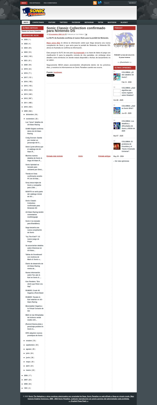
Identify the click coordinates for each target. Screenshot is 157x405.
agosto (29, 349)
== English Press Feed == (78, 401)
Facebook (76, 22)
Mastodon (112, 22)
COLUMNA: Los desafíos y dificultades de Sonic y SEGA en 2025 (128, 126)
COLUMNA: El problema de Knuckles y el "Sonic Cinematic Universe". (128, 146)
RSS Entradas (35, 3)
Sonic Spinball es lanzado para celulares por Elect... (34, 167)
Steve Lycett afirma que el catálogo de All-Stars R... (34, 149)
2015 (26, 86)
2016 (26, 81)
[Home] (32, 16)
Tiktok (100, 22)
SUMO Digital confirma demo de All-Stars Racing (34, 131)
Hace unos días (53, 43)
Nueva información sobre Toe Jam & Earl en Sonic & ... (33, 275)
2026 (26, 39)
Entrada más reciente (55, 156)
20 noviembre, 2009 (55, 34)
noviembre (30, 119)
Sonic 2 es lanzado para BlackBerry (33, 222)
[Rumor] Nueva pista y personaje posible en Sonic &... (34, 326)
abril (28, 366)
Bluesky (124, 22)
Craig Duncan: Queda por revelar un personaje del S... (34, 140)
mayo (28, 361)
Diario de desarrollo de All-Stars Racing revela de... (34, 266)
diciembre (30, 114)
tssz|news (58, 72)
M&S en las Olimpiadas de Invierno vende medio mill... (34, 317)
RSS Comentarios (50, 3)
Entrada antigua (104, 156)
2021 (26, 60)
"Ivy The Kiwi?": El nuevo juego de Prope (33, 239)
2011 (26, 102)
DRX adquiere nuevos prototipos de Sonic (34, 334)
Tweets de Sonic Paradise (31, 31)
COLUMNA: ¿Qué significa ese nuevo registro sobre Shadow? (128, 91)
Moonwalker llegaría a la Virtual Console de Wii (34, 308)
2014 (26, 90)
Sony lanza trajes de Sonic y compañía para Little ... (33, 185)
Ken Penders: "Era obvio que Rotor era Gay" (34, 283)
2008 (26, 375)
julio (28, 353)
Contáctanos (38, 22)
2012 (26, 98)
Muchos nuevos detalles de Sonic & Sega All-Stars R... (34, 158)
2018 (26, 73)
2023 (26, 52)
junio (28, 357)
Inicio (24, 3)
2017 (26, 77)
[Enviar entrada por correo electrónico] (85, 34)
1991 (26, 388)
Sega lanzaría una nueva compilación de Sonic (34, 230)
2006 (26, 384)
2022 (26, 56)
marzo (28, 370)
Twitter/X (63, 22)
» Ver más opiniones (121, 161)
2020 (26, 65)
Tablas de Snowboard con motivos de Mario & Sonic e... (34, 257)
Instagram (89, 22)
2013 (26, 94)
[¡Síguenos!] (100, 4)
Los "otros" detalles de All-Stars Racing (34, 123)
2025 (26, 43)
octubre (29, 340)
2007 (26, 380)
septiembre (30, 345)
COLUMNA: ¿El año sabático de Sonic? (128, 74)
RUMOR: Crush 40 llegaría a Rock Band (34, 291)
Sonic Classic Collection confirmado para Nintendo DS (33, 204)
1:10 (63, 34)
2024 (26, 48)
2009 (26, 111)
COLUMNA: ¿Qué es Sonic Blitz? (128, 107)
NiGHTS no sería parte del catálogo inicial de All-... (34, 194)
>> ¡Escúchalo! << (124, 62)
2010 (26, 107)
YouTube (51, 22)
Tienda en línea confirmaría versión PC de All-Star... (34, 176)
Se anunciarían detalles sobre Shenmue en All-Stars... (34, 248)
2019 (26, 69)
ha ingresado (79, 53)
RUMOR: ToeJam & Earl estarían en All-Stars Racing (34, 299)
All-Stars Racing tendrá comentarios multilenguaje (34, 214)
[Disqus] (78, 118)
